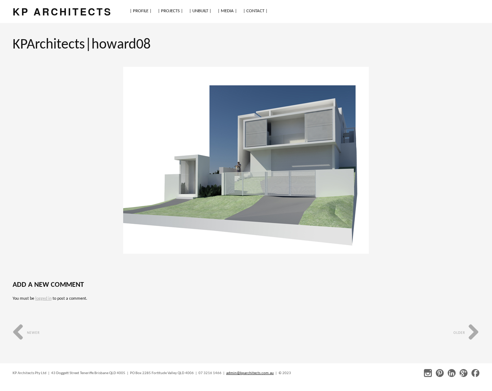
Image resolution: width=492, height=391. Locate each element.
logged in (43, 298)
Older (459, 333)
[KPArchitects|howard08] (246, 160)
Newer (33, 333)
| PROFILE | (141, 11)
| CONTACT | (255, 11)
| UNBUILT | (200, 11)
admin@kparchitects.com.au (250, 373)
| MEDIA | (227, 11)
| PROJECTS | (170, 11)
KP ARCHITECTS (62, 11)
